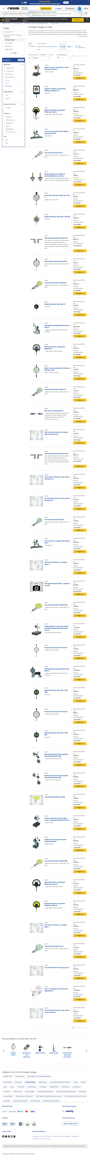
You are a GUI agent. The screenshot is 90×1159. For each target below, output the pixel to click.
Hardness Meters (8, 1096)
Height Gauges (9, 49)
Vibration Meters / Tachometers (24, 1096)
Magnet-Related (54, 1087)
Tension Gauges (18, 1091)
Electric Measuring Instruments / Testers (75, 1096)
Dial (7, 95)
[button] (66, 3)
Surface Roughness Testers (20, 1101)
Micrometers (8, 46)
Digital (7, 98)
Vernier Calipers (9, 43)
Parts (7, 83)
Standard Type (9, 68)
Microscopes (82, 1091)
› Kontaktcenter (75, 1136)
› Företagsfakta (35, 1136)
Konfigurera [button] (80, 78)
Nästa (87, 56)
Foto (71, 46)
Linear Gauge (9, 74)
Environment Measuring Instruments (66, 1091)
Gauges (76, 1082)
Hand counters (76, 1087)
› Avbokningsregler (66, 1136)
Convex (12, 1087)
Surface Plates (65, 1087)
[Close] (79, 12)
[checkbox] (13, 68)
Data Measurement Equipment (51, 1101)
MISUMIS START (6, 23)
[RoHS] (27, 1124)
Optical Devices (32, 1087)
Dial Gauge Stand (10, 77)
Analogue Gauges (54, 23)
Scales (5, 1087)
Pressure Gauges (29, 1091)
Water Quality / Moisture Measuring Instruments (49, 1096)
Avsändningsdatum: (62, 55)
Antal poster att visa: (33, 55)
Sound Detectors (35, 1101)
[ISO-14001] (13, 1124)
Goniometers (21, 1087)
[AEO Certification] (20, 1124)
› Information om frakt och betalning (41, 1138)
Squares (83, 1082)
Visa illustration (8, 86)
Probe (7, 80)
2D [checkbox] (7, 140)
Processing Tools (17, 23)
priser (38, 49)
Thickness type (9, 71)
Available (8, 107)
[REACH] (34, 1124)
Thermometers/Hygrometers (45, 1091)
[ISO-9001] (5, 1124)
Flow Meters (7, 1101)
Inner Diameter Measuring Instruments (60, 1082)
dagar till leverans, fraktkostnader (46, 46)
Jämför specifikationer (81, 46)
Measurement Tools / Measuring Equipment (36, 23)
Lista (63, 46)
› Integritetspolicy (56, 1136)
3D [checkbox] (7, 143)
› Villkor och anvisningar (46, 1136)
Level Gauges (42, 1087)
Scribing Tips (7, 1091)
